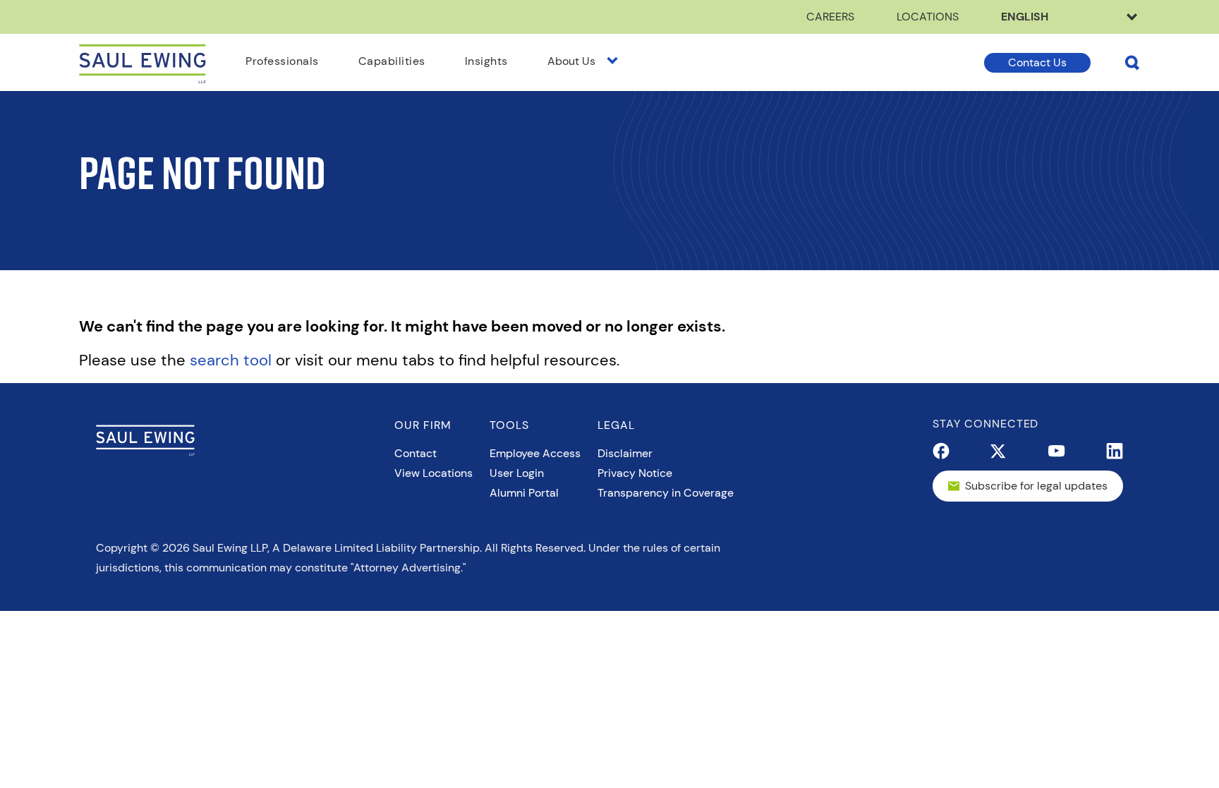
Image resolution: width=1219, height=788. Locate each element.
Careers (830, 16)
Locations (928, 16)
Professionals (282, 61)
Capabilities (391, 61)
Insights (486, 61)
